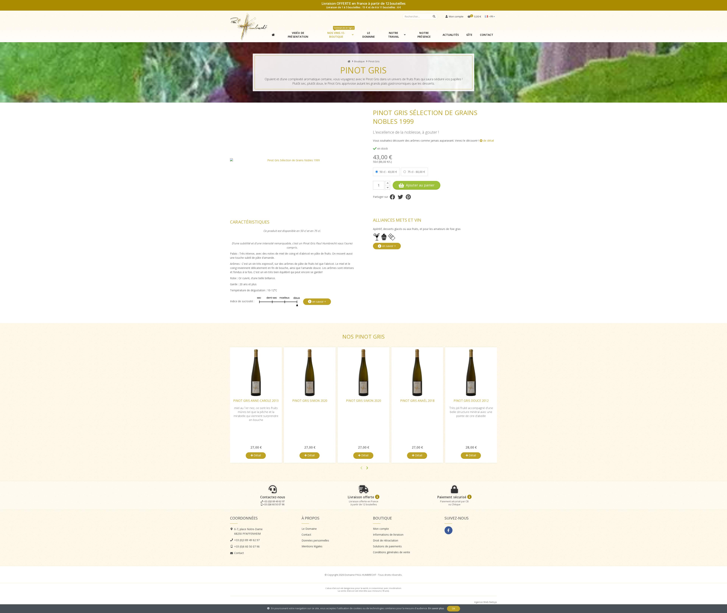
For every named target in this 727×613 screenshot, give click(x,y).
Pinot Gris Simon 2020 (309, 401)
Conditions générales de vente (391, 552)
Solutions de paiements (387, 546)
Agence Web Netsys (485, 602)
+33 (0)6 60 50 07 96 (273, 504)
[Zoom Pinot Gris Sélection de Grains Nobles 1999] (292, 160)
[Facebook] (448, 530)
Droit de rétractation (385, 540)
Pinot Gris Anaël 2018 (417, 401)
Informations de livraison (388, 534)
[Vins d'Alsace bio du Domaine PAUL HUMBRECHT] (349, 61)
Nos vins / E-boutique (340, 33)
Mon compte (381, 528)
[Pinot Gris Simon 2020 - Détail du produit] (310, 372)
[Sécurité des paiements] (469, 497)
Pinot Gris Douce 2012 (471, 401)
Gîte (469, 35)
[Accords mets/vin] (384, 236)
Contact (486, 35)
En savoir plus (436, 608)
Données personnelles (315, 540)
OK (453, 608)
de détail (488, 140)
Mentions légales (312, 546)
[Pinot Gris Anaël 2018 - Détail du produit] (417, 372)
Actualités (451, 35)
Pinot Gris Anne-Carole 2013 (256, 401)
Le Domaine (368, 34)
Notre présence (424, 34)
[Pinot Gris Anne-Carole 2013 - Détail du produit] (256, 372)
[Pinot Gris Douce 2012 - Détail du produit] (471, 372)
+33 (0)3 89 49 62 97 (274, 501)
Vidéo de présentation (298, 34)
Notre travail (393, 34)
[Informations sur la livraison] (377, 497)
